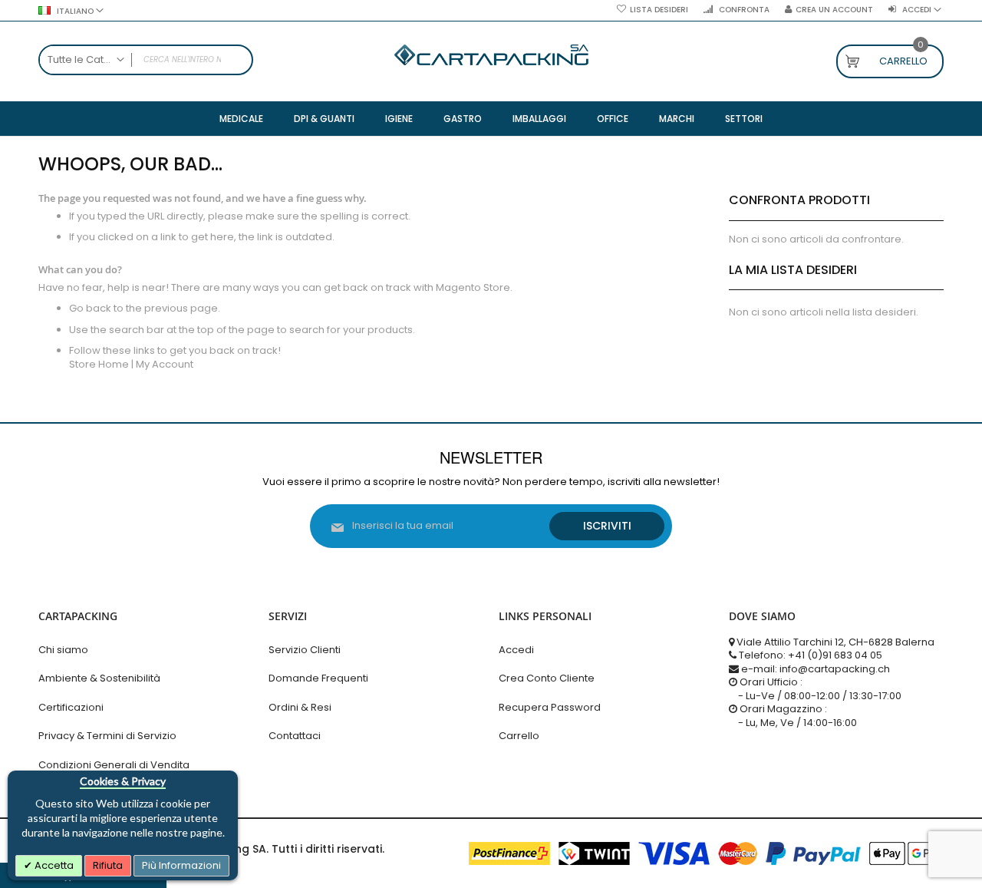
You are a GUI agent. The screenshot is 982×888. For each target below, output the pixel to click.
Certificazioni (71, 707)
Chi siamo (63, 649)
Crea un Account (834, 10)
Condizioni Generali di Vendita (113, 765)
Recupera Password (550, 707)
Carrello (519, 735)
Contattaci (295, 735)
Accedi (516, 649)
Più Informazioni (181, 865)
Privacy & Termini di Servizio (107, 735)
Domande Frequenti (318, 678)
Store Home (99, 364)
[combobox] (145, 60)
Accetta (53, 865)
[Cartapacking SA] (491, 55)
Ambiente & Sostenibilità (99, 678)
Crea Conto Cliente (547, 678)
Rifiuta (108, 865)
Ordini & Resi (300, 707)
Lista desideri (659, 10)
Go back (90, 308)
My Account (164, 364)
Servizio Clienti (305, 649)
